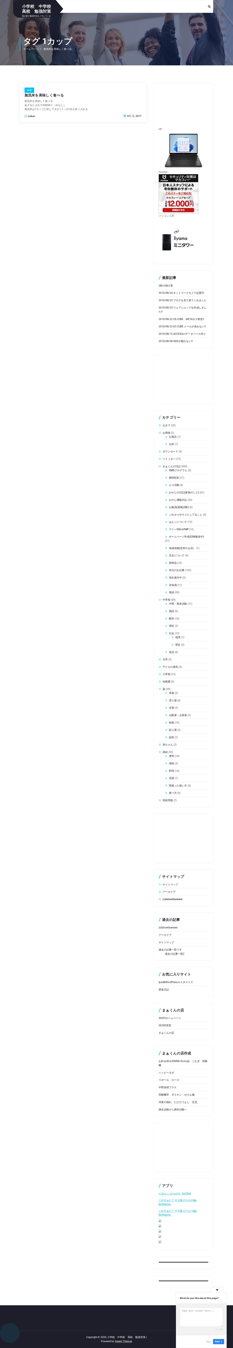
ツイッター (169, 458)
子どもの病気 (170, 666)
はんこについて (178, 521)
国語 (171, 611)
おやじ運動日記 (178, 499)
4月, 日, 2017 (133, 116)
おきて (166, 425)
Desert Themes (123, 1341)
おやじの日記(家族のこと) (184, 492)
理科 (171, 625)
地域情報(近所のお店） (182, 548)
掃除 (171, 763)
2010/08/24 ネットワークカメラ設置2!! (181, 292)
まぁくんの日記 (172, 466)
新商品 (173, 562)
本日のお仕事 (176, 570)
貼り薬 (173, 729)
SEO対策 (174, 477)
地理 (177, 637)
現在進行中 (175, 577)
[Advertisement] (183, 107)
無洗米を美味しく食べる (57, 48)
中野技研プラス (168, 1087)
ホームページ (31, 48)
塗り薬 (173, 700)
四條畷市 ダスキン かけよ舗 (176, 1094)
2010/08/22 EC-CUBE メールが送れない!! (182, 326)
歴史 (177, 644)
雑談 (171, 592)
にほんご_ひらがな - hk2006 (175, 1193)
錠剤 (171, 737)
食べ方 (173, 792)
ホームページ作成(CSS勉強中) (186, 536)
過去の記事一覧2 (174, 953)
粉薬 (171, 722)
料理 (29, 90)
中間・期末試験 (178, 603)
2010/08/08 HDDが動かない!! (176, 341)
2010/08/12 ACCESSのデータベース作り (182, 333)
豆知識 (173, 585)
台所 (171, 444)
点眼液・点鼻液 (178, 715)
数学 (171, 618)
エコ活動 (174, 485)
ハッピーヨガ (166, 1072)
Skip (208, 1341)
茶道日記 (164, 989)
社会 (171, 633)
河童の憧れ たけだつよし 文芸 (178, 1102)
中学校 (166, 599)
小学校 (166, 674)
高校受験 (168, 800)
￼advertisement (172, 899)
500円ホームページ (170, 1018)
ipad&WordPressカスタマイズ (176, 982)
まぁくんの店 (166, 1032)
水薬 (171, 707)
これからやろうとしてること (185, 514)
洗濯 (171, 778)
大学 (165, 659)
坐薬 (171, 692)
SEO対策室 (165, 1025)
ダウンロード (170, 451)
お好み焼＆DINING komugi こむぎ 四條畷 (183, 1063)
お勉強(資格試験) (179, 507)
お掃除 (166, 432)
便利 (171, 755)
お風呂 (173, 436)
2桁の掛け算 (166, 285)
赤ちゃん (168, 744)
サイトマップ (170, 884)
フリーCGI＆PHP (178, 529)
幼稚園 (166, 681)
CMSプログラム (178, 470)
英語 (171, 652)
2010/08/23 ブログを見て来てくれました (183, 300)
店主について (176, 555)
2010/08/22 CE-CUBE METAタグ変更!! (181, 319)
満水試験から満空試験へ (173, 1109)
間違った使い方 (178, 785)
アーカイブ (169, 891)
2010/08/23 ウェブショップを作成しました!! (183, 309)
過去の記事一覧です (170, 949)
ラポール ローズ (169, 1079)
